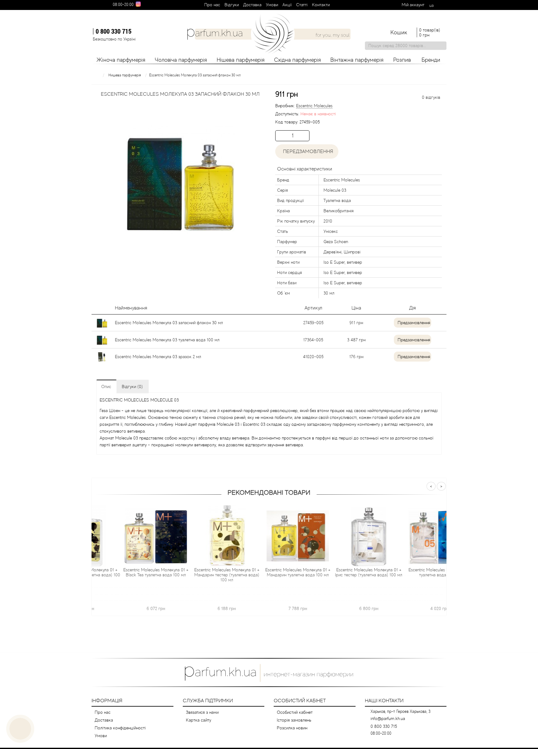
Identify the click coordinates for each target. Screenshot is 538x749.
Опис (106, 386)
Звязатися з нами (202, 712)
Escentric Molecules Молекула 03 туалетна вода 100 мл (167, 339)
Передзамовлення (307, 151)
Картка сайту (198, 720)
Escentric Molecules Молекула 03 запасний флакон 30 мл (169, 322)
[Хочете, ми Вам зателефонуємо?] (20, 729)
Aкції (287, 4)
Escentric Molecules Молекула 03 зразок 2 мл (158, 356)
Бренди (431, 60)
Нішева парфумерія (241, 60)
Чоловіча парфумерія (181, 60)
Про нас (212, 4)
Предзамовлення (414, 322)
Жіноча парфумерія (121, 60)
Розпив (402, 60)
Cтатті (302, 4)
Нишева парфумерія (124, 75)
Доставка (252, 4)
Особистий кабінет (295, 712)
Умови (272, 4)
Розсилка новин (292, 727)
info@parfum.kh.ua (387, 718)
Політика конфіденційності (120, 727)
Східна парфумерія (297, 60)
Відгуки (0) (132, 386)
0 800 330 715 (113, 31)
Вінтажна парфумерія (357, 60)
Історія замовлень (294, 720)
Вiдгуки (231, 4)
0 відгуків (431, 97)
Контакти (321, 4)
